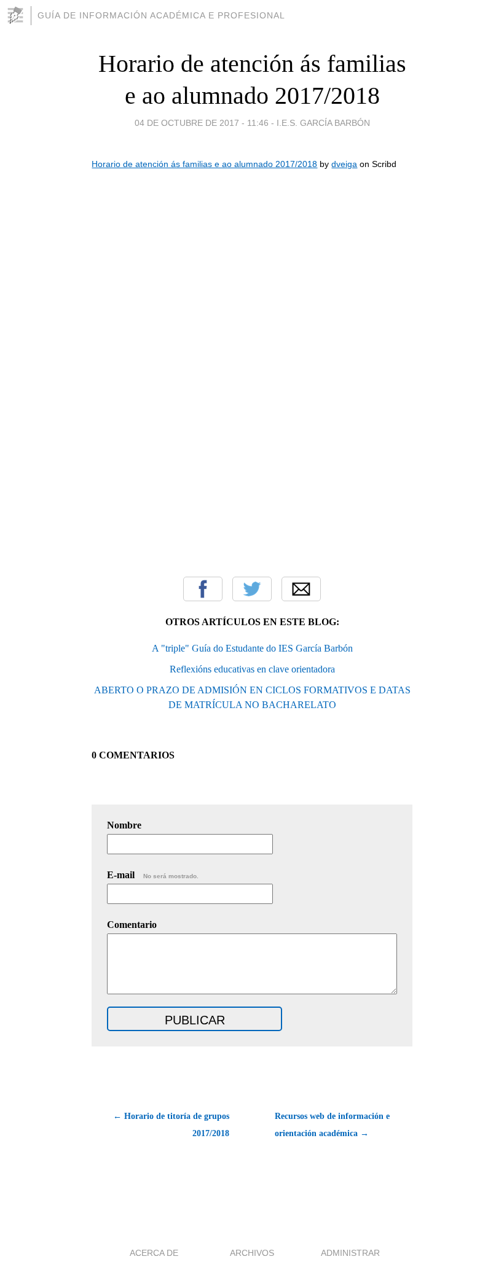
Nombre (124, 825)
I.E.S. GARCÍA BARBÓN (323, 123)
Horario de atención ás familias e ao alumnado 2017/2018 (204, 164)
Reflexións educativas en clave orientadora (252, 669)
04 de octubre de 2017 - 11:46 (202, 123)
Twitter (252, 589)
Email (301, 589)
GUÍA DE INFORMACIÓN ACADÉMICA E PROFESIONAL (161, 15)
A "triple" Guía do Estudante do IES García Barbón (252, 648)
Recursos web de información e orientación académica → (332, 1125)
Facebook (202, 589)
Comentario (132, 924)
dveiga (344, 164)
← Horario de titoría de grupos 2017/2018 (171, 1125)
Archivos (252, 1253)
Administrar (350, 1253)
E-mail (153, 875)
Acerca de (154, 1253)
